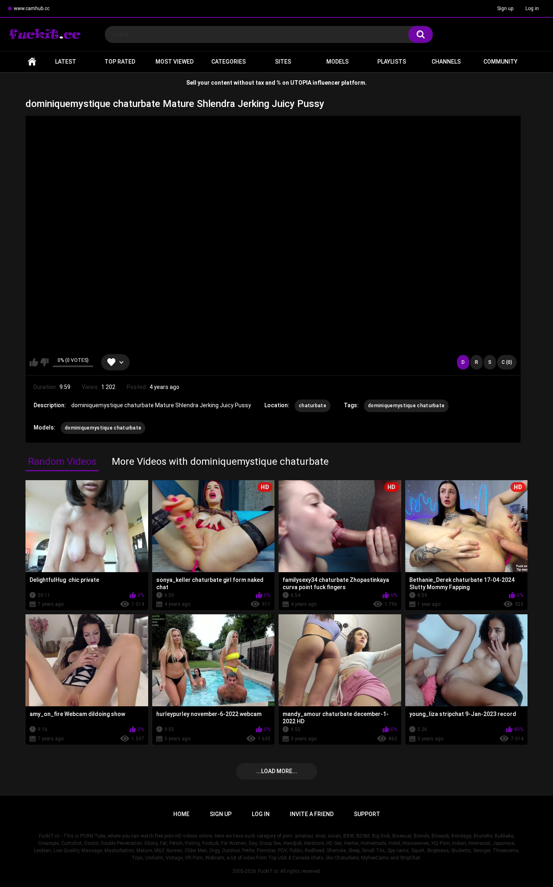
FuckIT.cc (268, 871)
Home (32, 61)
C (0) (507, 362)
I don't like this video (44, 362)
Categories (228, 61)
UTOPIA (300, 82)
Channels (446, 61)
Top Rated (119, 61)
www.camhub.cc (31, 8)
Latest (65, 61)
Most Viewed (174, 61)
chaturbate (312, 405)
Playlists (391, 61)
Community (500, 61)
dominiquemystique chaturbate (406, 405)
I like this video (34, 362)
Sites (283, 61)
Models (337, 61)
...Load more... (276, 771)
